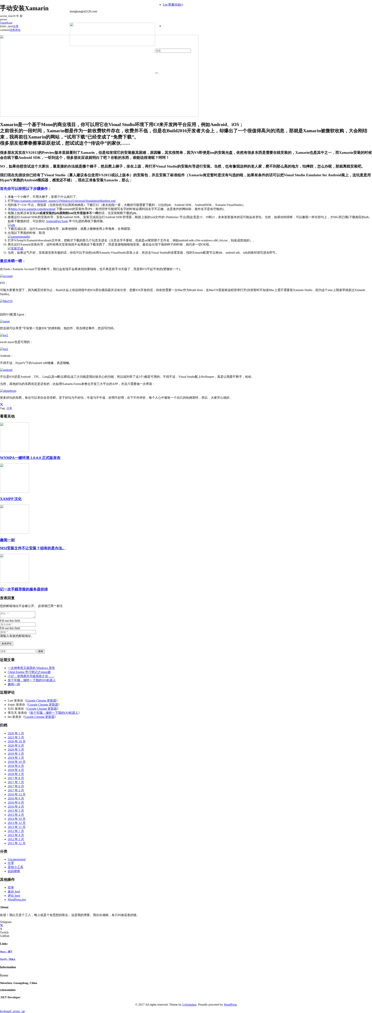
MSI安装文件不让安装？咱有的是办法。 (33, 548)
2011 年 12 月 (17, 843)
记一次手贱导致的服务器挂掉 (24, 589)
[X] (1, 925)
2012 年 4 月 (16, 835)
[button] (12, 1011)
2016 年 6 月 (16, 802)
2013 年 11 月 (17, 827)
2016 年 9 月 (16, 798)
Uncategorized (17, 859)
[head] (112, 45)
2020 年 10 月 (17, 741)
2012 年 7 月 (16, 831)
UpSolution (189, 1004)
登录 (11, 887)
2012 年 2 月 (16, 839)
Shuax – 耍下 (6, 951)
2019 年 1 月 (16, 757)
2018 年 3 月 (16, 774)
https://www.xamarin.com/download (33, 209)
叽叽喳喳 (14, 871)
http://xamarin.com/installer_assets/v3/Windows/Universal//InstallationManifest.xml (64, 200)
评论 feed (14, 895)
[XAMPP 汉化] (14, 491)
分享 (9, 408)
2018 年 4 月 (16, 770)
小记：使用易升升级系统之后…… (31, 676)
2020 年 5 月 (16, 749)
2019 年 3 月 (16, 753)
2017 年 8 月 (16, 778)
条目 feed (14, 891)
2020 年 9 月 (16, 745)
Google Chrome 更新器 (41, 700)
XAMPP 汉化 (11, 499)
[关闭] (156, 72)
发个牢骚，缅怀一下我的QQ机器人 (32, 680)
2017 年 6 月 (16, 786)
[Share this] (1, 404)
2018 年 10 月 (17, 761)
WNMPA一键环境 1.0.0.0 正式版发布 (30, 458)
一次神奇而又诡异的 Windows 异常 (31, 668)
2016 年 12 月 (17, 794)
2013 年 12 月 (17, 823)
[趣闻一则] (14, 532)
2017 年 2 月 (16, 790)
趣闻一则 (7, 540)
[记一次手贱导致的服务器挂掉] (14, 581)
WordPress (230, 1004)
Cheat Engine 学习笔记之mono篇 (29, 672)
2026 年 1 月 (16, 733)
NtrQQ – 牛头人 (8, 959)
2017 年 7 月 (16, 782)
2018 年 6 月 (16, 766)
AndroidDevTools (57, 221)
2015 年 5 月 (16, 810)
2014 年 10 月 (17, 818)
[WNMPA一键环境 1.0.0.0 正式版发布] (14, 450)
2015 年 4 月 (16, 814)
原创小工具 (15, 867)
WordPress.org (17, 899)
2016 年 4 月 (16, 806)
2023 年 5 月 (16, 737)
